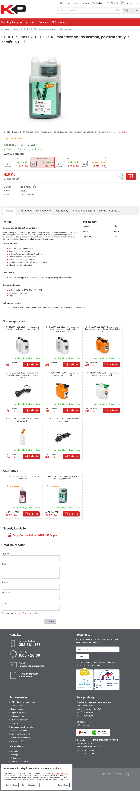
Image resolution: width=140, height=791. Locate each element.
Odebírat (82, 656)
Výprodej (31, 22)
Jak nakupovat (17, 709)
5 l (68, 158)
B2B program (58, 22)
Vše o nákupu (74, 3)
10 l (93, 158)
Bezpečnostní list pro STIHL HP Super (35, 535)
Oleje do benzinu (67, 29)
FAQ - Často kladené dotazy (23, 702)
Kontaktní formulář (28, 675)
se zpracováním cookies (60, 774)
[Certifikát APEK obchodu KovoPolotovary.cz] (106, 689)
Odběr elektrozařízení (20, 734)
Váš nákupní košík (126, 11)
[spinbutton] (114, 176)
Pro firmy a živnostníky (20, 737)
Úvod (62, 3)
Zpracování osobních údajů (22, 727)
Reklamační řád (17, 716)
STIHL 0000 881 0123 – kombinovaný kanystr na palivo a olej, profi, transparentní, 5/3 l (62, 329)
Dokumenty (16, 758)
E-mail (31, 664)
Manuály (14, 751)
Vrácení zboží (17, 741)
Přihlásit (114, 3)
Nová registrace (133, 3)
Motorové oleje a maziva (44, 29)
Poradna (43, 22)
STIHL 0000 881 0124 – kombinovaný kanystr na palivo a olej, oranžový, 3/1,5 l (102, 329)
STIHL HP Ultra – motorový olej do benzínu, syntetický (62, 477)
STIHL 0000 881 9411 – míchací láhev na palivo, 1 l (22, 420)
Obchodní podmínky (19, 720)
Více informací (120, 131)
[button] (122, 174)
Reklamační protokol (20, 762)
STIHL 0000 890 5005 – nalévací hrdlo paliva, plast (62, 420)
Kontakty (87, 3)
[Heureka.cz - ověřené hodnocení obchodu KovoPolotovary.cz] (85, 689)
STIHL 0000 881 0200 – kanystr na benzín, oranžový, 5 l (62, 374)
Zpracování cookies (19, 730)
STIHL (27, 29)
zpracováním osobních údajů (26, 613)
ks (118, 177)
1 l (17, 158)
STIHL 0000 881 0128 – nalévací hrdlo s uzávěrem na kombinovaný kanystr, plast (22, 375)
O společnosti (17, 705)
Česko (96, 3)
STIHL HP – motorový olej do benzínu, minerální (22, 477)
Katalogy (14, 755)
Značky (17, 29)
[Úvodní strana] (13, 10)
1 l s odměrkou (42, 158)
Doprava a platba (18, 713)
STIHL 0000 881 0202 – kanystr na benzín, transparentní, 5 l (102, 374)
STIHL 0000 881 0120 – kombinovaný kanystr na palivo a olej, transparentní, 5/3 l (22, 329)
